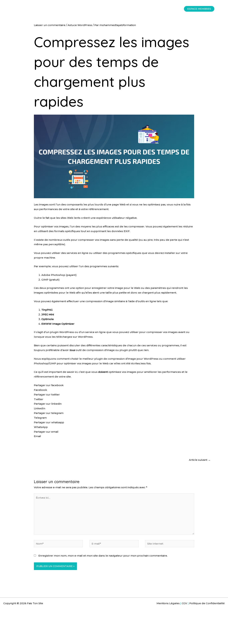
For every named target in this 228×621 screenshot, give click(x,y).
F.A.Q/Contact (166, 8)
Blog (149, 8)
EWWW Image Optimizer (57, 323)
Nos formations (77, 8)
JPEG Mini (47, 314)
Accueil (57, 8)
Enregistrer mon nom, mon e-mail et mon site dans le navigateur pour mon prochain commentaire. (103, 555)
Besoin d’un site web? (126, 8)
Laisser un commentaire (49, 25)
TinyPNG (47, 309)
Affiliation (101, 8)
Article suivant (199, 459)
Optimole (47, 319)
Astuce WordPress (80, 25)
